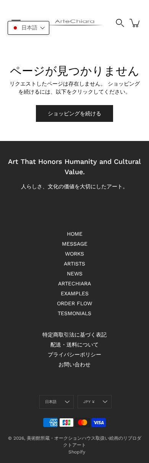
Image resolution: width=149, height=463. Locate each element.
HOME (75, 234)
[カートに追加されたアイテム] (135, 23)
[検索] (120, 23)
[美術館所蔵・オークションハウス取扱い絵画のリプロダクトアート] (74, 23)
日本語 (51, 401)
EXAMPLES (75, 293)
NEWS (75, 273)
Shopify (76, 452)
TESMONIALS (74, 313)
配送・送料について (74, 345)
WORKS (74, 254)
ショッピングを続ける (74, 113)
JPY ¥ (88, 401)
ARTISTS (74, 264)
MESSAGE (74, 244)
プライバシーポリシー (74, 354)
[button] (28, 27)
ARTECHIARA (74, 283)
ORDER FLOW (74, 303)
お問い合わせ (74, 364)
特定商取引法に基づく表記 (74, 335)
